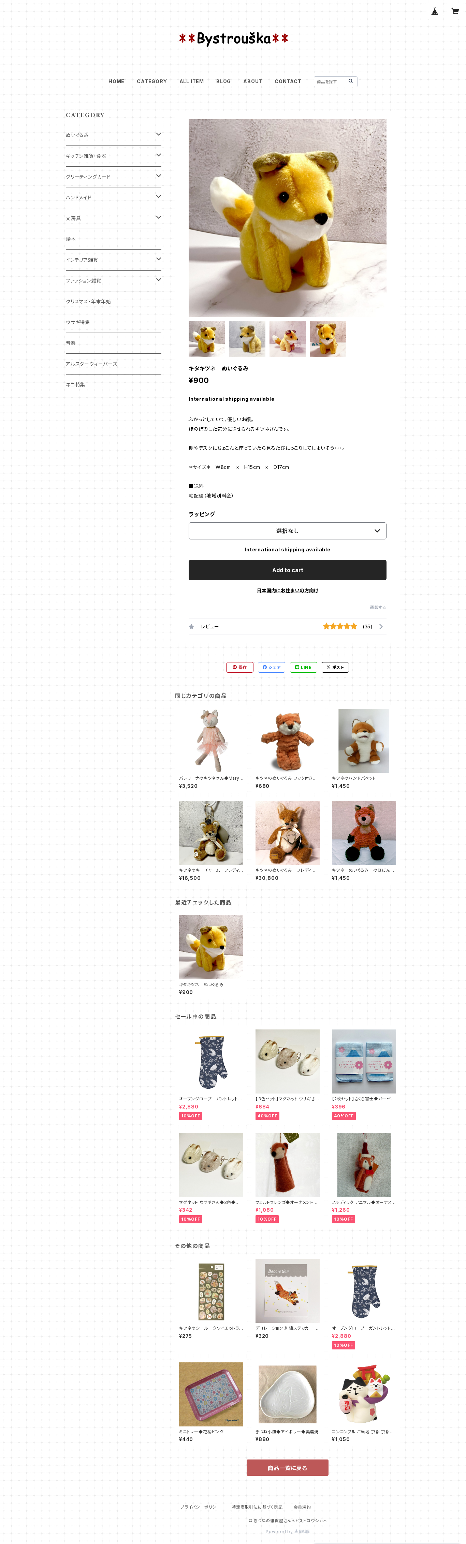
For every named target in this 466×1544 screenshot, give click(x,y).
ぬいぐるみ (77, 135)
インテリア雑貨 (82, 260)
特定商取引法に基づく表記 (257, 1507)
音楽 (71, 343)
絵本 (71, 239)
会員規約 (302, 1507)
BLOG (223, 81)
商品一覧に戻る (287, 1468)
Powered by (280, 1531)
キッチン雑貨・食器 (86, 156)
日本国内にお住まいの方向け (287, 590)
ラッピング (202, 514)
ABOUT (252, 81)
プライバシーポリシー (200, 1507)
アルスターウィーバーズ (91, 364)
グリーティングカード (88, 177)
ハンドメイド (79, 197)
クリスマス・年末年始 (88, 301)
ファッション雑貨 (83, 281)
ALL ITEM (191, 81)
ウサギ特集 (78, 322)
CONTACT (288, 81)
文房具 (73, 218)
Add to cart (287, 570)
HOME (116, 81)
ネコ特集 (75, 384)
